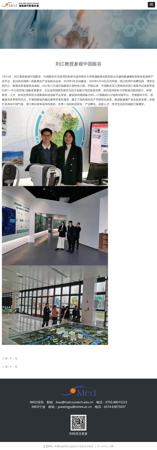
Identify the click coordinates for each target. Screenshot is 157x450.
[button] (151, 4)
